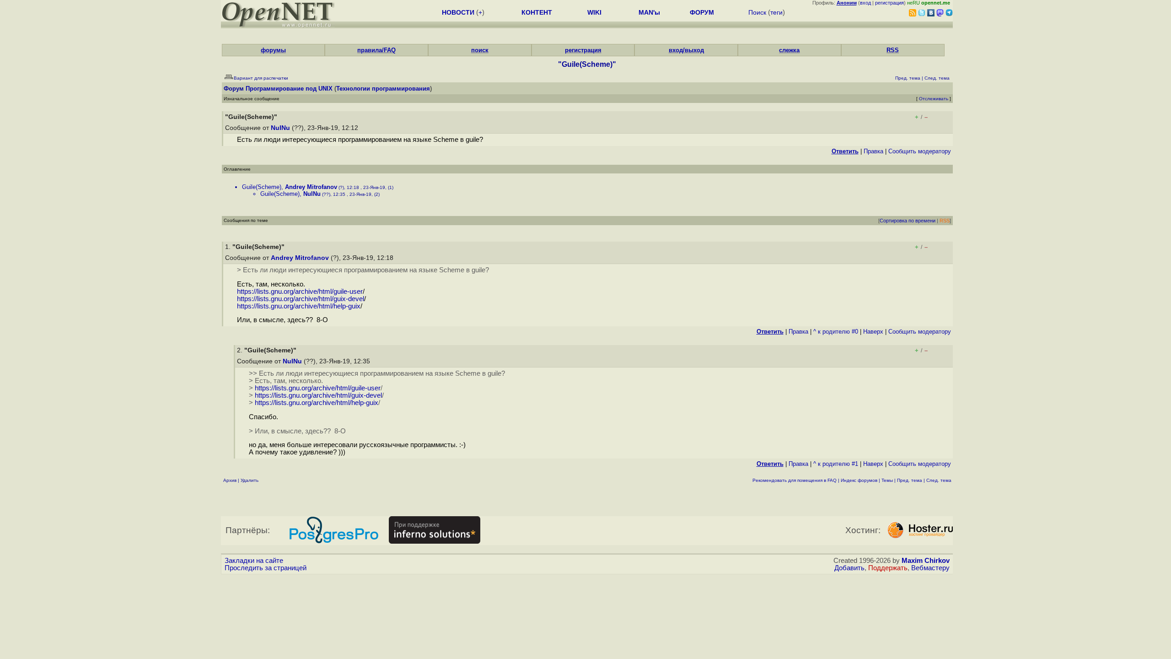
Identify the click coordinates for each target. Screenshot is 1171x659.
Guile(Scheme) (261, 187)
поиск (480, 50)
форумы (273, 50)
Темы (887, 480)
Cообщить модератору (919, 151)
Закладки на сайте (254, 560)
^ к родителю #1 (835, 463)
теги (776, 12)
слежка (789, 50)
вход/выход (686, 50)
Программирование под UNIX (289, 88)
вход (865, 2)
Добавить (849, 568)
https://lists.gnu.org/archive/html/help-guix (298, 306)
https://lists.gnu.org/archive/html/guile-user (300, 291)
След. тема (938, 480)
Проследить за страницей (265, 568)
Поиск (757, 12)
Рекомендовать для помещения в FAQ (794, 480)
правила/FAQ (376, 50)
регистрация (889, 2)
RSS (892, 50)
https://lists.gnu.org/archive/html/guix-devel (300, 298)
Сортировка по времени (907, 220)
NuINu (280, 127)
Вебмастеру (930, 568)
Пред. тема (909, 480)
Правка (873, 151)
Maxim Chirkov (926, 560)
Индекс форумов (859, 480)
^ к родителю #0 (835, 331)
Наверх (873, 331)
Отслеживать (933, 98)
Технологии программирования (383, 88)
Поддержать (888, 568)
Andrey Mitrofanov (311, 187)
